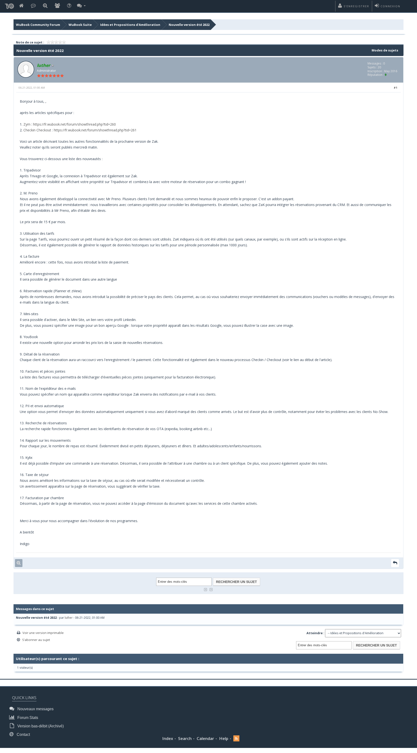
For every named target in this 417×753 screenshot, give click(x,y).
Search (185, 738)
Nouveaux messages (35, 709)
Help (223, 738)
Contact (23, 734)
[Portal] (33, 5)
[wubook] (9, 5)
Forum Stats (27, 718)
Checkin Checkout (37, 130)
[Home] (21, 5)
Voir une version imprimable (43, 633)
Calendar (205, 738)
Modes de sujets (385, 50)
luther (69, 618)
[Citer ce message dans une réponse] (395, 563)
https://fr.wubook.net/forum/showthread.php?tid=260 (74, 124)
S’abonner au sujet (36, 640)
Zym (26, 124)
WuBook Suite (80, 24)
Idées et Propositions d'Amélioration (130, 24)
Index (167, 738)
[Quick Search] (45, 5)
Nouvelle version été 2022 (189, 24)
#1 (395, 87)
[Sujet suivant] (211, 589)
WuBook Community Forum (38, 24)
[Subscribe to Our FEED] (236, 738)
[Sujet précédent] (205, 589)
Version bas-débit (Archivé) (40, 726)
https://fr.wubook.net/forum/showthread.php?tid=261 (95, 130)
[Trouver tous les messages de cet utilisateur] (18, 563)
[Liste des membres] (57, 5)
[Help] (69, 5)
